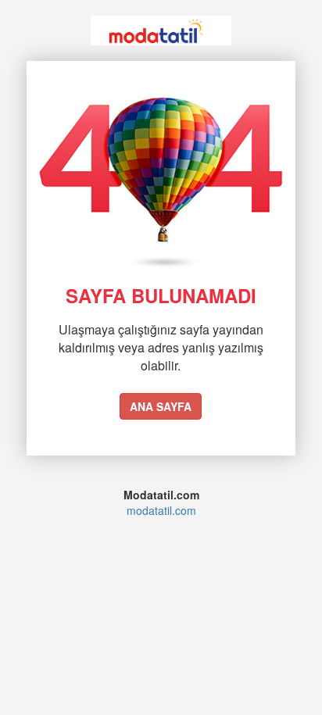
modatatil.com (161, 510)
